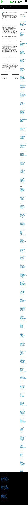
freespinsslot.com (22, 77)
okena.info (21, 233)
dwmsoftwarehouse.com (23, 266)
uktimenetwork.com (22, 189)
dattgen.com (21, 263)
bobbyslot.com (22, 68)
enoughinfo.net (22, 456)
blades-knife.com (22, 108)
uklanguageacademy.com (23, 46)
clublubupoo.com (22, 157)
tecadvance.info (22, 431)
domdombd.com (22, 163)
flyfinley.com (21, 62)
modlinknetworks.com (22, 169)
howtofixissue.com (22, 345)
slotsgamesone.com (22, 360)
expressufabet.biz (22, 342)
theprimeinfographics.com (23, 142)
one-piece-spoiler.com (23, 109)
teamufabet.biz (22, 346)
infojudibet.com (22, 54)
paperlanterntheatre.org (23, 251)
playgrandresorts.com (22, 181)
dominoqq (21, 36)
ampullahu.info (22, 434)
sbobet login (2, 489)
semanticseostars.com (23, 85)
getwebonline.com (22, 392)
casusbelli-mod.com (22, 223)
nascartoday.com (22, 292)
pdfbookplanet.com (22, 105)
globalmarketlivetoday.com (23, 275)
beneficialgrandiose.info (23, 440)
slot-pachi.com (22, 76)
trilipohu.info (21, 470)
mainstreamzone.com (22, 86)
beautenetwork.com (22, 319)
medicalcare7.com (22, 367)
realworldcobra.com (22, 112)
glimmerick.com (22, 204)
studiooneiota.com (22, 110)
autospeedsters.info (22, 114)
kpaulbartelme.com (22, 139)
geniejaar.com (21, 67)
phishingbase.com (22, 176)
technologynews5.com (23, 300)
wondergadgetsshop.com (23, 229)
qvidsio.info (21, 444)
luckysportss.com (22, 171)
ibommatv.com (22, 337)
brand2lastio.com (22, 388)
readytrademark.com (22, 308)
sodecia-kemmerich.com (23, 145)
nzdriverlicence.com (22, 294)
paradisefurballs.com (22, 78)
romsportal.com (22, 182)
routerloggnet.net (22, 358)
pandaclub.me (21, 460)
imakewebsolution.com (23, 59)
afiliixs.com (21, 254)
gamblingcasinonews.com (23, 349)
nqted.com (21, 293)
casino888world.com (22, 147)
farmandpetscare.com (23, 94)
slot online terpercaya (22, 32)
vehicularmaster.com (22, 194)
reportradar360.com (22, 411)
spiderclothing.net (22, 228)
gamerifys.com (22, 333)
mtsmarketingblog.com (23, 422)
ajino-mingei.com (22, 217)
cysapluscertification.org (23, 447)
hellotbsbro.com (22, 93)
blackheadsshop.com (22, 136)
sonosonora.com (22, 226)
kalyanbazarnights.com (23, 362)
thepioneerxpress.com (22, 344)
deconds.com (21, 326)
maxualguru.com (22, 74)
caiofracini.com (22, 96)
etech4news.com (22, 269)
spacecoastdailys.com (23, 307)
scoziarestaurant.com (22, 310)
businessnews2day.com (23, 130)
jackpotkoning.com (22, 168)
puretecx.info (21, 430)
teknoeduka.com (22, 301)
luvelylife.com (21, 401)
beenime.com (21, 144)
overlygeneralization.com (23, 89)
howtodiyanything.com (23, 283)
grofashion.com (22, 174)
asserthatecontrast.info (23, 436)
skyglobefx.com (22, 117)
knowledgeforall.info (22, 387)
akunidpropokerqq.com (23, 234)
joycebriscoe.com (22, 199)
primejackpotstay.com (23, 178)
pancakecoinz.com (22, 61)
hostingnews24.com (22, 281)
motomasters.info (22, 123)
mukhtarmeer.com (22, 291)
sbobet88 (5, 477)
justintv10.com (21, 419)
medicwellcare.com (22, 128)
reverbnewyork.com (22, 207)
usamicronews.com (22, 173)
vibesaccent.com (22, 195)
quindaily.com (21, 314)
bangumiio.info (22, 438)
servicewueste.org (22, 353)
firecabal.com (21, 273)
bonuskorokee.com (22, 159)
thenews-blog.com (22, 302)
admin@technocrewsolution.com (13, 12)
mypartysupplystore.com (23, 201)
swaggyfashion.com (22, 412)
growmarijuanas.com (22, 87)
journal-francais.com (22, 418)
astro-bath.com (22, 238)
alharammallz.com (22, 255)
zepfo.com (21, 299)
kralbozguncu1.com (22, 286)
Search (26, 12)
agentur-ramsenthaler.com (23, 119)
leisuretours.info (22, 92)
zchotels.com (21, 298)
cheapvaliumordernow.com (23, 143)
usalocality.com (22, 192)
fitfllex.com (21, 398)
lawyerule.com (21, 420)
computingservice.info (23, 95)
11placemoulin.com (22, 69)
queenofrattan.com (22, 106)
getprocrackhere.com (22, 165)
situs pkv (7, 487)
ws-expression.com (22, 297)
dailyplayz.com (22, 164)
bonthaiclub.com (22, 222)
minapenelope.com (22, 212)
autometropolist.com (22, 260)
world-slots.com (22, 58)
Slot (5, 71)
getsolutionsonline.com (23, 372)
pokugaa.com (21, 179)
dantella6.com (21, 359)
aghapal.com (21, 239)
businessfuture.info (22, 53)
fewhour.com (21, 83)
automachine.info (22, 113)
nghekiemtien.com (22, 423)
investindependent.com (23, 285)
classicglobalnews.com (23, 323)
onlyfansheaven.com (22, 393)
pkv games (8, 71)
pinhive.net (21, 457)
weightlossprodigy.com (23, 72)
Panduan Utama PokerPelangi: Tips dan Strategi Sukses (23, 24)
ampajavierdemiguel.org (23, 196)
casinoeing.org (21, 452)
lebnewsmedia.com (22, 225)
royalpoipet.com (22, 153)
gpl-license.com (22, 276)
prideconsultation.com (23, 63)
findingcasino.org (22, 111)
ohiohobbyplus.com (22, 215)
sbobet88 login (3, 490)
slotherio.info (21, 446)
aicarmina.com (22, 200)
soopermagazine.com (22, 306)
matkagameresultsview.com (23, 371)
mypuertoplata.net (22, 343)
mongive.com (21, 370)
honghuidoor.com (22, 364)
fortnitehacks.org (22, 448)
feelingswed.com (22, 272)
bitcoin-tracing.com (22, 320)
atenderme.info (22, 437)
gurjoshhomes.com (22, 220)
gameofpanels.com (22, 377)
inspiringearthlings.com (23, 284)
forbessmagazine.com (23, 274)
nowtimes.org (21, 451)
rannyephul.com (22, 410)
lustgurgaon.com (22, 66)
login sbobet (6, 490)
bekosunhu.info (22, 439)
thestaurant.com (22, 154)
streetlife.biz (21, 454)
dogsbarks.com (22, 265)
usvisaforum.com (22, 209)
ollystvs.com (21, 102)
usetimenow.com (22, 380)
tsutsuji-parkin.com (22, 243)
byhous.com (21, 462)
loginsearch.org (22, 449)
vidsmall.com (21, 129)
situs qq (21, 31)
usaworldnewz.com (22, 190)
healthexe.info (21, 429)
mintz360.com (21, 70)
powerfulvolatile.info (22, 443)
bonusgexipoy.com (22, 160)
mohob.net (21, 71)
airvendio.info (21, 428)
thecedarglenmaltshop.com (23, 43)
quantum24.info (22, 125)
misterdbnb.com (22, 148)
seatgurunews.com (22, 230)
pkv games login (22, 34)
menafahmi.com (22, 290)
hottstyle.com (21, 282)
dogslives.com (21, 104)
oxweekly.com (21, 404)
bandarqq (2, 487)
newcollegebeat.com (22, 206)
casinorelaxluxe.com (22, 161)
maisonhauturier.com (22, 288)
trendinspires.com (22, 409)
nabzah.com (21, 369)
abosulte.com (21, 315)
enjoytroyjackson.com (22, 267)
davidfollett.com (22, 205)
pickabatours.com (22, 49)
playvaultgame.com (22, 180)
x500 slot (2, 479)
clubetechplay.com (22, 162)
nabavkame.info (22, 465)
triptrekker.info (21, 121)
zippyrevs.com (21, 354)
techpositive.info (22, 97)
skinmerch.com (22, 208)
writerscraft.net (22, 383)
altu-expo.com (22, 240)
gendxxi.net (21, 122)
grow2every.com (22, 277)
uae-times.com (22, 332)
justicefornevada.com (22, 91)
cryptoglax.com (22, 214)
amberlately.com (22, 198)
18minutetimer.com (22, 84)
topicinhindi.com (22, 45)
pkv (7, 477)
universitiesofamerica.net (23, 350)
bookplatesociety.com (22, 224)
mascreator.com (22, 289)
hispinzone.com (22, 361)
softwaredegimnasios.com (23, 305)
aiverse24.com (22, 316)
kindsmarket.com (22, 400)
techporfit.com (22, 338)
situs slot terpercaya (6, 479)
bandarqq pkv (2, 484)
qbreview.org (21, 352)
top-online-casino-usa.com (23, 363)
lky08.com (21, 394)
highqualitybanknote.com (23, 280)
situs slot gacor (3, 480)
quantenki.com (22, 126)
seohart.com (21, 311)
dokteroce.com (22, 417)
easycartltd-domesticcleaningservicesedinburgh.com (23, 328)
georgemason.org (22, 44)
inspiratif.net (21, 334)
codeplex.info (21, 232)
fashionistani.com (22, 271)
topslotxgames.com (22, 357)
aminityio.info (21, 432)
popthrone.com (22, 57)
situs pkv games (3, 475)
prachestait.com (22, 426)
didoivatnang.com (22, 264)
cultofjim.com (21, 203)
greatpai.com (21, 250)
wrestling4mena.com (22, 386)
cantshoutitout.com (22, 341)
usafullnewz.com (22, 188)
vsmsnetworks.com (22, 335)
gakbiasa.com (21, 466)
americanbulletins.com (23, 256)
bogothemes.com (22, 216)
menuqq (2, 473)
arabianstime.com (22, 258)
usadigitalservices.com (23, 389)
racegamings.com (22, 177)
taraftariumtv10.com (22, 413)
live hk (20, 33)
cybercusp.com (22, 324)
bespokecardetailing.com (23, 235)
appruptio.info (21, 471)
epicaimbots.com (22, 268)
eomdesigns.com (22, 120)
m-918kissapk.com (22, 464)
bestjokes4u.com (22, 65)
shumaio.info (21, 445)
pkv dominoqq (21, 39)
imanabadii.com (22, 469)
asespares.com (22, 257)
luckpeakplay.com (22, 172)
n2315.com (21, 391)
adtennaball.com (22, 368)
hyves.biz (21, 455)
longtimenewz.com (22, 170)
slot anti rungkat (6, 478)
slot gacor (4, 476)
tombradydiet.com (22, 221)
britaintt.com (21, 325)
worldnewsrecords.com (23, 131)
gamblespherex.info (22, 118)
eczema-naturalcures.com (23, 237)
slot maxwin (2, 478)
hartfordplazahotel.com (23, 463)
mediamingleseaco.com (23, 421)
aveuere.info (21, 79)
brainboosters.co (22, 197)
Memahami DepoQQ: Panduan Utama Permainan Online (22, 19)
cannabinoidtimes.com (23, 80)
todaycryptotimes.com (23, 303)
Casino (4, 71)
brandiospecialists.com (23, 366)
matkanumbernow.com (23, 355)
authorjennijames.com (23, 241)
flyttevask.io (21, 461)
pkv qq (4, 486)
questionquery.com (22, 414)
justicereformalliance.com (23, 213)
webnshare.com (22, 88)
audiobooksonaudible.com (23, 318)
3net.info (21, 231)
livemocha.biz (21, 453)
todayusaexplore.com (22, 191)
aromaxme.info (22, 435)
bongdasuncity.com (22, 75)
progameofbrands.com (23, 351)
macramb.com (22, 402)
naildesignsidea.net (22, 249)
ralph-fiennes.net (22, 395)
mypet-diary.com (22, 403)
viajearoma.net (22, 242)
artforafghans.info (22, 427)
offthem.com (21, 336)
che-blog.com (21, 60)
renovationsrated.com (22, 309)
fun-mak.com (21, 146)
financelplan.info (22, 52)
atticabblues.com (22, 259)
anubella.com (21, 317)
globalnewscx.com (22, 103)
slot (10, 71)
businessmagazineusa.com (23, 127)
